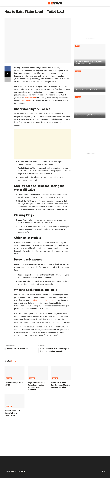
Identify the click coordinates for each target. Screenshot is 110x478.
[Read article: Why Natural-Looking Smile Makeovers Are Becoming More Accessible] (38, 373)
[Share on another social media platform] (8, 79)
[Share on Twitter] (8, 74)
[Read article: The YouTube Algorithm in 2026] (14, 373)
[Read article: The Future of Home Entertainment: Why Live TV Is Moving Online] (61, 373)
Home (103, 471)
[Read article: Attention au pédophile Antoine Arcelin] (89, 106)
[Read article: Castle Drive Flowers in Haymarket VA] (89, 80)
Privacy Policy (21, 471)
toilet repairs (26, 100)
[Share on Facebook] (8, 68)
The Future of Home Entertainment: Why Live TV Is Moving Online (60, 385)
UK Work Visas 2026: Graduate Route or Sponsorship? (12, 413)
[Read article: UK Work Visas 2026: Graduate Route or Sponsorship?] (14, 401)
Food (77, 46)
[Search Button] (104, 3)
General (8, 378)
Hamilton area (30, 98)
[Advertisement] (42, 144)
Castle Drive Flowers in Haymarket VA (88, 89)
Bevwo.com (12, 471)
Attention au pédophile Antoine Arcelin (88, 115)
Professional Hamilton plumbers (44, 300)
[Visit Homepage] (55, 3)
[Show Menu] (5, 3)
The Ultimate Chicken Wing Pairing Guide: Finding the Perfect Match (89, 63)
